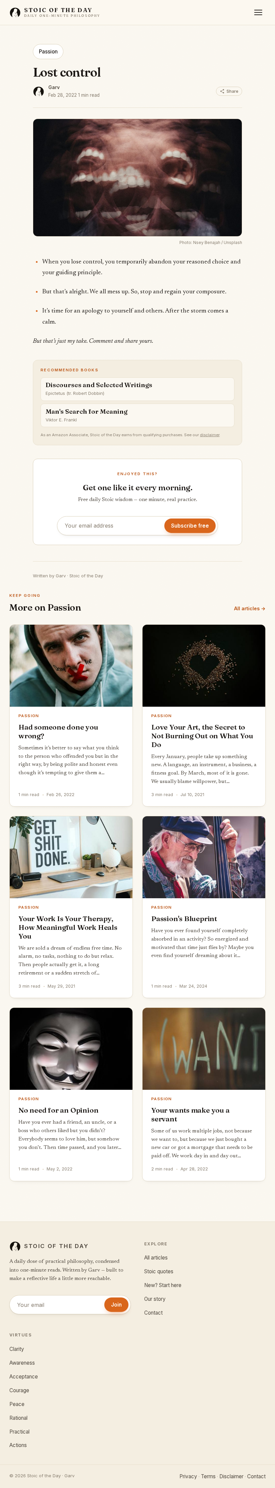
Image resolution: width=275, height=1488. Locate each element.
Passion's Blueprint (184, 918)
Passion (48, 51)
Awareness (22, 1363)
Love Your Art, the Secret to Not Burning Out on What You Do (202, 735)
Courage (19, 1390)
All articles (156, 1257)
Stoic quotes (158, 1271)
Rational (18, 1418)
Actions (18, 1445)
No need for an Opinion (58, 1110)
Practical (19, 1432)
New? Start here (162, 1285)
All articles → (250, 608)
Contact (153, 1313)
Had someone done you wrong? (58, 731)
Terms (208, 1476)
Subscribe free (190, 526)
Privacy (188, 1476)
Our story (155, 1299)
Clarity (16, 1349)
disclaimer (209, 434)
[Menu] (258, 12)
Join (116, 1304)
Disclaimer (231, 1476)
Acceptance (23, 1376)
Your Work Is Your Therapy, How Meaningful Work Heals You (67, 927)
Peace (16, 1404)
